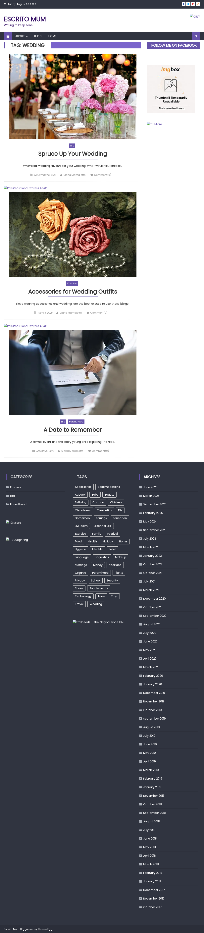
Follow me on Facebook (174, 45)
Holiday (108, 541)
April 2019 (149, 761)
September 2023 (154, 530)
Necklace (115, 565)
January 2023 (152, 556)
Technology (83, 596)
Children (116, 502)
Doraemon (82, 518)
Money (98, 565)
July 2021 (149, 581)
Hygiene (80, 549)
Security (112, 580)
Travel (79, 604)
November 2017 (154, 899)
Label (112, 549)
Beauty (109, 495)
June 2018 (150, 839)
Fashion (72, 283)
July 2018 (149, 830)
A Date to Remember (73, 430)
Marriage (81, 565)
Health (92, 541)
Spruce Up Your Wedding (72, 154)
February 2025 (153, 513)
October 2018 (152, 804)
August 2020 (152, 624)
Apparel (80, 495)
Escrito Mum (25, 19)
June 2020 (150, 641)
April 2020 (150, 659)
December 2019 (154, 693)
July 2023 (149, 539)
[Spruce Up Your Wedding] (72, 96)
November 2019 (154, 701)
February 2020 (153, 676)
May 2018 (149, 847)
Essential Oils (103, 526)
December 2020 (154, 599)
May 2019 (149, 753)
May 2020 (150, 650)
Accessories (83, 487)
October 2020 (153, 607)
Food (78, 541)
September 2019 (154, 719)
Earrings (101, 518)
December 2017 (154, 890)
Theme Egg (45, 929)
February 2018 (152, 873)
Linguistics (102, 557)
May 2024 (150, 521)
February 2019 (152, 779)
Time (101, 596)
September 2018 (154, 813)
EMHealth (81, 526)
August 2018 (151, 821)
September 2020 (155, 616)
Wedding (96, 604)
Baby (95, 495)
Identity (97, 549)
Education (120, 518)
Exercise (80, 534)
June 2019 (150, 744)
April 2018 (149, 856)
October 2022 (152, 564)
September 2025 (154, 504)
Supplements (98, 588)
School (95, 580)
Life (72, 145)
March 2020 (151, 667)
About (20, 36)
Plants (119, 573)
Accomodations (109, 487)
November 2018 (154, 796)
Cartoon (98, 502)
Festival (112, 534)
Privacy (80, 580)
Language (82, 557)
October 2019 (152, 710)
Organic (80, 573)
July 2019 (149, 736)
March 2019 (151, 770)
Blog (38, 36)
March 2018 (151, 864)
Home (52, 36)
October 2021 (152, 573)
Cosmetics (104, 510)
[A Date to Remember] (72, 372)
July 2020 (149, 633)
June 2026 (150, 487)
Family (96, 534)
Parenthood (76, 421)
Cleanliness (83, 510)
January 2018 (152, 881)
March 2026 (151, 496)
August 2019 (151, 727)
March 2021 (151, 590)
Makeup (120, 557)
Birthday (80, 502)
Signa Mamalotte (75, 175)
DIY (120, 510)
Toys (114, 596)
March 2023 (151, 547)
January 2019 (152, 787)
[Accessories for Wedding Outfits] (72, 234)
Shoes (79, 588)
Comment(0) (102, 175)
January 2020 (152, 684)
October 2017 (152, 907)
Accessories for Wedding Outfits (72, 292)
